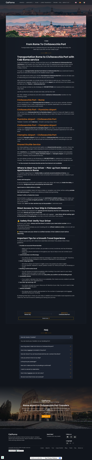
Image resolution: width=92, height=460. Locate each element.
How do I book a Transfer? (28, 337)
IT (73, 443)
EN (67, 443)
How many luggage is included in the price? (33, 350)
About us (80, 448)
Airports (48, 448)
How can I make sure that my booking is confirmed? (36, 365)
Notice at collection (36, 458)
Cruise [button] (22, 2)
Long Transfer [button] (46, 2)
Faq (60, 2)
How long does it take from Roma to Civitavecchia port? (37, 346)
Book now (45, 318)
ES (70, 443)
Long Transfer (59, 448)
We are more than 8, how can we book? (32, 377)
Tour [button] (37, 2)
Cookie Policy (20, 450)
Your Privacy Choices (51, 458)
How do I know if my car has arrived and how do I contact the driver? (40, 354)
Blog (66, 448)
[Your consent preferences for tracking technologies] (2, 457)
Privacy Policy (12, 450)
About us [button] (66, 2)
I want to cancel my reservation (30, 369)
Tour (53, 448)
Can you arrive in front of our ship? (31, 358)
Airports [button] (29, 2)
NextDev (17, 449)
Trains (55, 2)
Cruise (42, 448)
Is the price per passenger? (28, 361)
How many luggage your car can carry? (32, 373)
